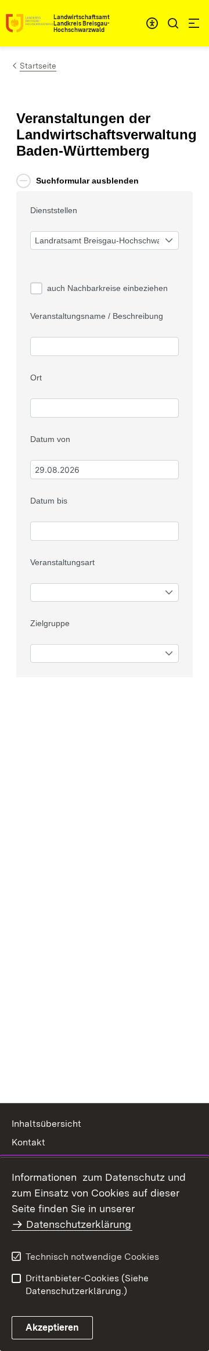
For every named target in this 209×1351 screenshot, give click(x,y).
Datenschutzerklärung (78, 1224)
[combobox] (152, 23)
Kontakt (28, 1142)
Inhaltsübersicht (46, 1123)
